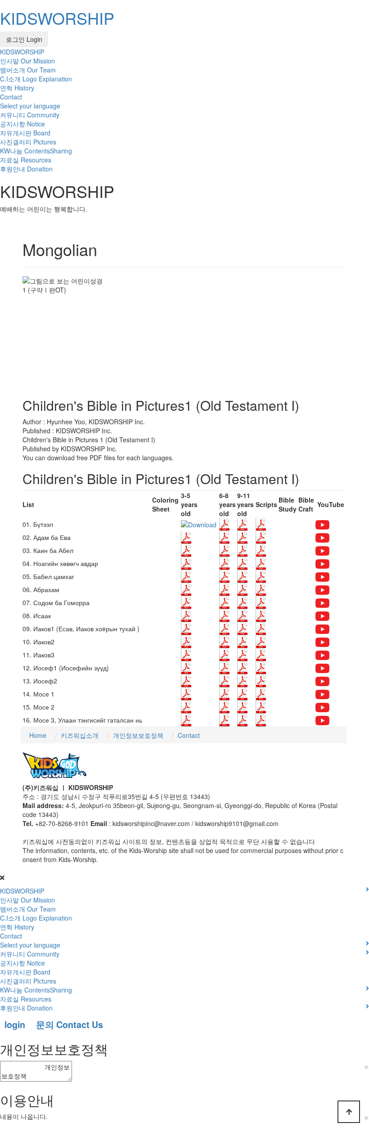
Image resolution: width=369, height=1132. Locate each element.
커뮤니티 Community (29, 114)
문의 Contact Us (69, 1024)
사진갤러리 (28, 141)
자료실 (25, 159)
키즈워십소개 (80, 735)
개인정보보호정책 (138, 735)
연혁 (17, 87)
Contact (11, 96)
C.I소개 (36, 78)
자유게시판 (25, 132)
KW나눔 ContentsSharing (36, 150)
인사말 (27, 60)
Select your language (30, 105)
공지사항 (22, 123)
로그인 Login (24, 39)
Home (37, 735)
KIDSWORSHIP (57, 17)
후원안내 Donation (26, 168)
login (14, 1024)
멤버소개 (28, 69)
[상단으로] (349, 1112)
